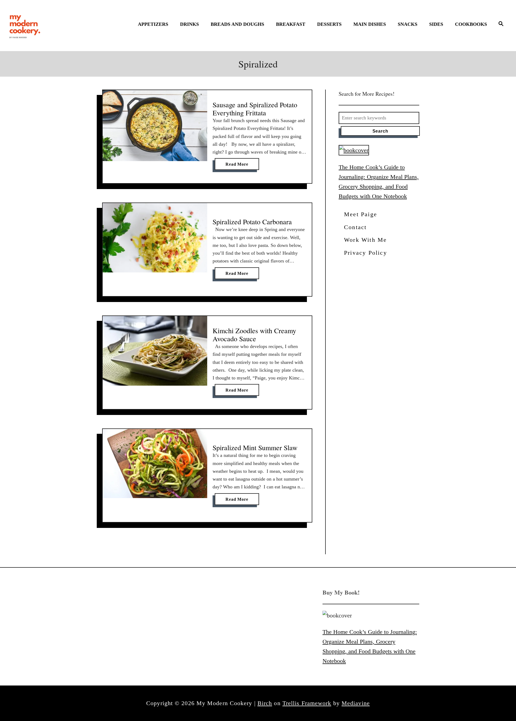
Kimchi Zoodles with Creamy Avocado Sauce (254, 334)
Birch (264, 703)
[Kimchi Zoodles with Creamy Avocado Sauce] (155, 351)
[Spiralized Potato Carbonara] (155, 237)
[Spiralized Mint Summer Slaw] (155, 463)
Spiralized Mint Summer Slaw (255, 447)
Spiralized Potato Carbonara (252, 221)
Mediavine (356, 703)
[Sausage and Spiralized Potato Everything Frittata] (155, 125)
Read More (238, 166)
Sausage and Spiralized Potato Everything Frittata (255, 108)
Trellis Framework (306, 703)
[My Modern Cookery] (25, 25)
